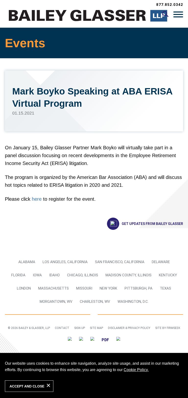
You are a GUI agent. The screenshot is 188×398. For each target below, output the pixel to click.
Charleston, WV (95, 301)
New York (108, 288)
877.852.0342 (169, 4)
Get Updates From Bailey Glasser (152, 224)
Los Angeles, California (65, 262)
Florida (18, 275)
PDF (105, 340)
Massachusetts (53, 288)
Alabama (26, 262)
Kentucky (168, 275)
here (37, 199)
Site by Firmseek (167, 328)
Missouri (84, 288)
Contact (62, 328)
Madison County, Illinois (129, 275)
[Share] (118, 339)
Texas (165, 288)
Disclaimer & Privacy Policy (129, 328)
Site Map (96, 328)
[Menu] (178, 14)
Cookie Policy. (136, 370)
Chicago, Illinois (82, 275)
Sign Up (79, 328)
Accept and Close (27, 386)
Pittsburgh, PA (139, 288)
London (24, 288)
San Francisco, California (119, 262)
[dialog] (94, 375)
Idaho (54, 275)
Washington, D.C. (133, 301)
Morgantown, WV (56, 301)
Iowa (37, 275)
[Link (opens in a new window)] (70, 339)
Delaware (161, 262)
